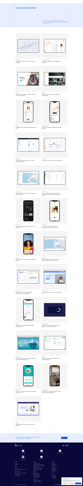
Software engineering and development (39, 465)
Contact (16, 468)
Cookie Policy (73, 481)
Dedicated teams (17, 474)
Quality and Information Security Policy (20, 469)
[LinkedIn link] (67, 445)
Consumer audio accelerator (37, 481)
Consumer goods (54, 464)
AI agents (34, 470)
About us (16, 463)
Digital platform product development (38, 464)
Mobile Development (36, 474)
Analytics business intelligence (37, 468)
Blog (15, 465)
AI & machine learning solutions (37, 469)
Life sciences (54, 468)
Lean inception (54, 476)
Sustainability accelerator (37, 480)
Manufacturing (54, 469)
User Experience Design (36, 475)
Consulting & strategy (36, 463)
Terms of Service (57, 484)
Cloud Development (36, 473)
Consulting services (17, 475)
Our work (16, 464)
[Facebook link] (63, 445)
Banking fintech (54, 465)
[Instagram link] (65, 445)
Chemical (53, 463)
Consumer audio (54, 470)
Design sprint (54, 475)
